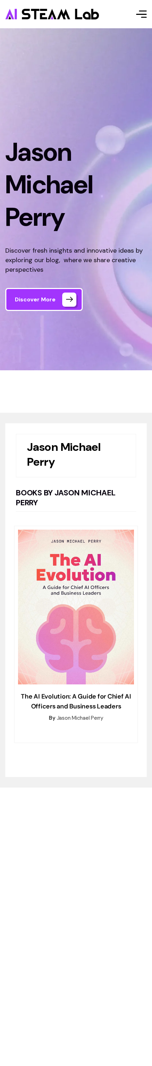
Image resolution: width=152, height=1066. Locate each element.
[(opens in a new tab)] (76, 607)
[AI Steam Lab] (52, 14)
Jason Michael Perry (80, 718)
